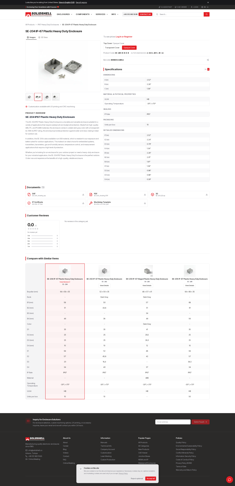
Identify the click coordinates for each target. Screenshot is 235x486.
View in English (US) (67, 2)
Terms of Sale (181, 466)
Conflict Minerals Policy (185, 453)
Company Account (108, 449)
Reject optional (137, 478)
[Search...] (207, 14)
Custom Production (108, 460)
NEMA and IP (143, 460)
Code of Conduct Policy (185, 460)
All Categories (143, 446)
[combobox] (179, 14)
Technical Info (106, 446)
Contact (66, 456)
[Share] (208, 60)
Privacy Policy (123, 473)
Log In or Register (124, 36)
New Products (143, 449)
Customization (106, 453)
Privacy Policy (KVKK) (184, 463)
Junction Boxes (144, 456)
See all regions (81, 2)
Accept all (151, 478)
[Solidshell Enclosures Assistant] (229, 479)
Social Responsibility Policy (186, 449)
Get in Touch (199, 422)
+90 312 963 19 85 (131, 14)
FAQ (64, 460)
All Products (30, 25)
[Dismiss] (208, 2)
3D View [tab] (44, 37)
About (65, 442)
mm (206, 69)
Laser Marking (106, 456)
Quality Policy (181, 442)
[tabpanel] (62, 71)
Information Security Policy (186, 456)
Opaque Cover (129, 48)
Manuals (104, 442)
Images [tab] (33, 37)
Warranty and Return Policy (186, 470)
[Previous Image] (29, 66)
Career (65, 446)
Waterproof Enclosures (147, 463)
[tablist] (37, 37)
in (208, 69)
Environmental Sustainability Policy (189, 446)
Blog (64, 449)
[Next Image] (97, 66)
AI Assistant (166, 7)
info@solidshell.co (35, 450)
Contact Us (145, 14)
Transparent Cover (112, 48)
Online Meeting (34, 459)
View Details (104, 285)
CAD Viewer (182, 7)
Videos (65, 453)
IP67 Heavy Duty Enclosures (48, 25)
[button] (62, 66)
